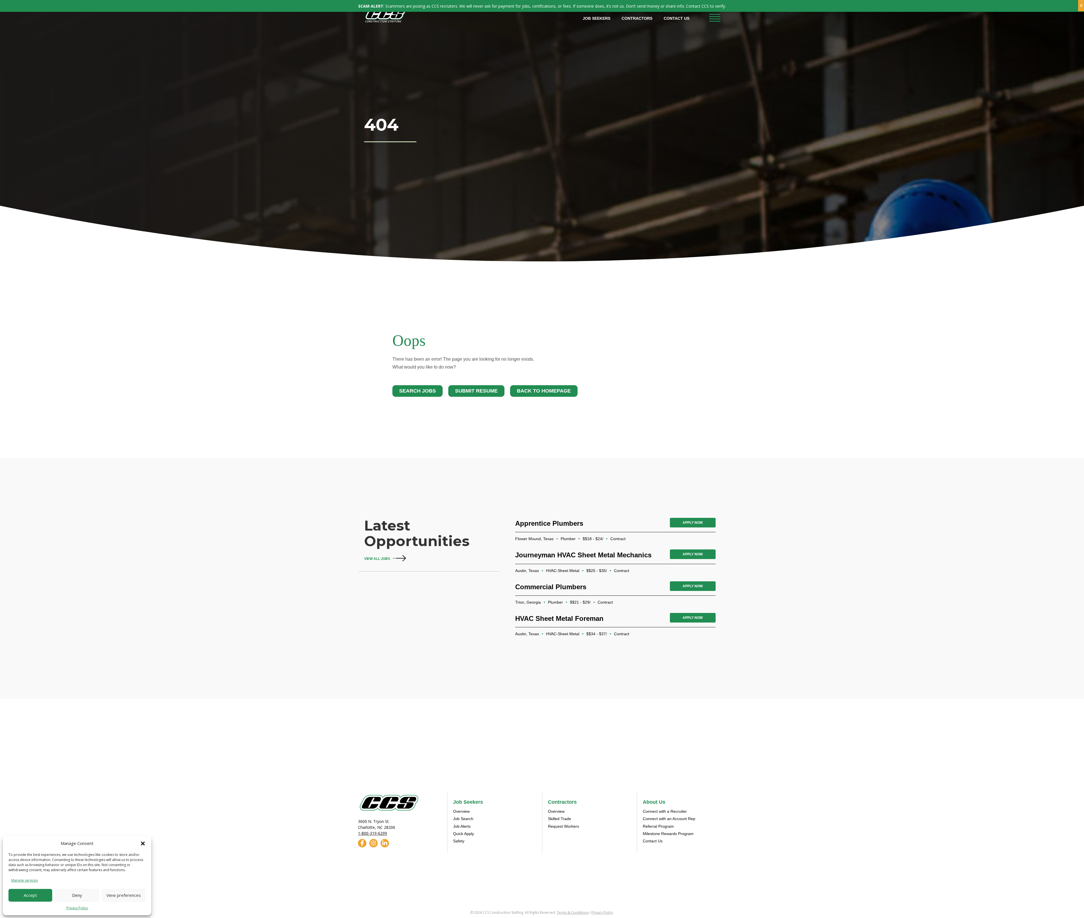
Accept (30, 895)
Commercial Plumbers (550, 587)
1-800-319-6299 (372, 833)
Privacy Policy (77, 908)
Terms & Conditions (573, 912)
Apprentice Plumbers (549, 523)
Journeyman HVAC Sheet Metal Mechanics (583, 555)
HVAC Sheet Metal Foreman (559, 618)
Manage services (24, 880)
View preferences (123, 895)
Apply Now (693, 523)
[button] (143, 843)
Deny (77, 895)
